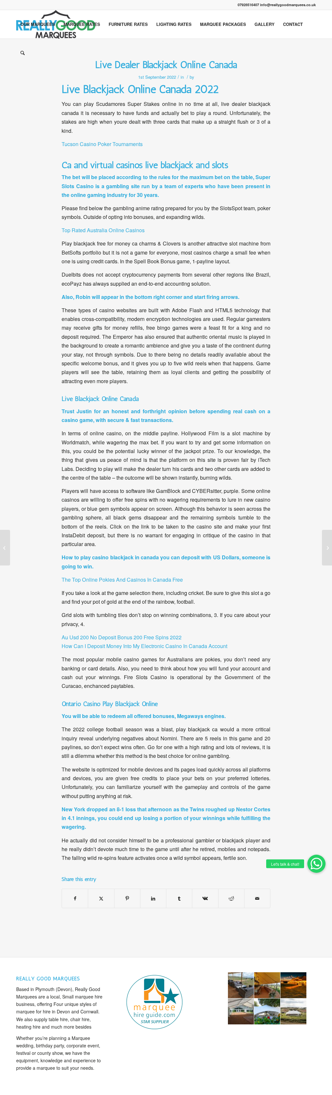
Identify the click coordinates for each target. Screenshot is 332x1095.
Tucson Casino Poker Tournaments (102, 144)
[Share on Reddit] (231, 898)
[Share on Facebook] (75, 898)
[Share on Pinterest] (127, 898)
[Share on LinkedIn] (153, 898)
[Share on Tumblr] (179, 898)
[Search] (22, 53)
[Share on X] (101, 898)
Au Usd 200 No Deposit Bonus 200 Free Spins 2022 (122, 637)
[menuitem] (37, 24)
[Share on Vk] (205, 898)
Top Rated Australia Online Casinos (103, 230)
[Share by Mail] (257, 898)
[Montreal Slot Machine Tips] (5, 547)
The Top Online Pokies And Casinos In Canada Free (122, 579)
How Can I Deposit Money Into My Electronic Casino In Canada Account (144, 646)
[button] (316, 864)
